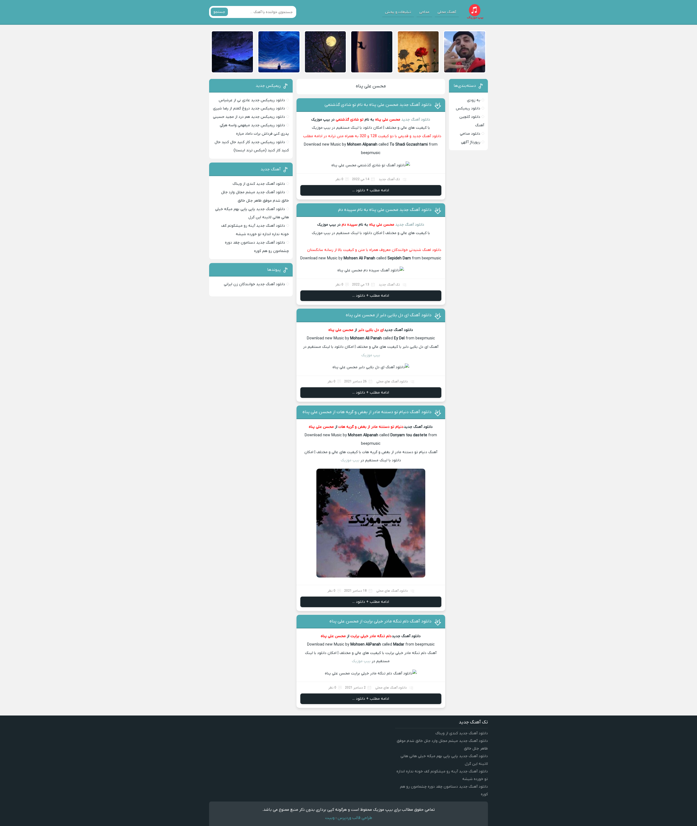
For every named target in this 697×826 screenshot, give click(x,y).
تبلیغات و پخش (398, 12)
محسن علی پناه (371, 86)
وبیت (330, 818)
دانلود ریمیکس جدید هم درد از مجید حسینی (249, 116)
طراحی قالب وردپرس (355, 818)
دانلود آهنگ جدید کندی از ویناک (259, 183)
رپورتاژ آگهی (470, 142)
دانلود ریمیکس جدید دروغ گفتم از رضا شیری (249, 108)
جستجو (219, 12)
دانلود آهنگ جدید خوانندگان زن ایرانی (254, 284)
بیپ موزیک (370, 355)
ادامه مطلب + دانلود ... (370, 190)
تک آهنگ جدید (389, 179)
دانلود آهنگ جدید (415, 119)
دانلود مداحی (470, 133)
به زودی (473, 100)
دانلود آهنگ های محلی (392, 381)
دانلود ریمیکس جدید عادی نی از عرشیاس (252, 100)
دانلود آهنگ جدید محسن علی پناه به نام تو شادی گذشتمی (378, 105)
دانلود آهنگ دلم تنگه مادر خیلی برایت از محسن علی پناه (380, 621)
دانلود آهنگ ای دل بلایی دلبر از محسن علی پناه (389, 315)
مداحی (424, 12)
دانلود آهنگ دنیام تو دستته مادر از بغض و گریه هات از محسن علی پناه (367, 412)
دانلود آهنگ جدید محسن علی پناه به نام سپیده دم (385, 210)
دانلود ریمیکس (468, 108)
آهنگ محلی (447, 12)
